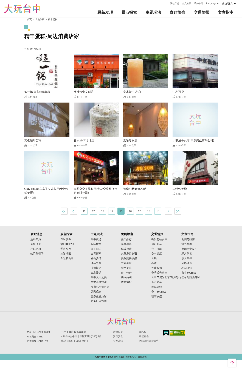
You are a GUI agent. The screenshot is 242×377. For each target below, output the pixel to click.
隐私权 (142, 332)
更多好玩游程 (99, 300)
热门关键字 (37, 253)
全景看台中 (67, 258)
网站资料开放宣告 (149, 340)
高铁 (154, 263)
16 (130, 211)
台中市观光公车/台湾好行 (166, 277)
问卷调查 (186, 263)
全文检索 (186, 3)
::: (166, 3)
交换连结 (118, 340)
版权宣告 (144, 336)
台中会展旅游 (99, 282)
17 (139, 211)
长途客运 (156, 267)
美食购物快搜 (129, 258)
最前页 (64, 211)
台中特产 (126, 272)
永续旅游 (96, 244)
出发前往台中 (159, 239)
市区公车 (156, 282)
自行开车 (156, 244)
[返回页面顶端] (232, 363)
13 (102, 211)
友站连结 (186, 267)
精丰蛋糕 (52, 19)
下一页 (168, 211)
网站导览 (174, 3)
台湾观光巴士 (159, 272)
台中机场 (156, 248)
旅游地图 (65, 253)
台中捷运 (156, 253)
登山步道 (96, 258)
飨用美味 (126, 267)
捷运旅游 (96, 267)
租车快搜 (156, 296)
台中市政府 (121, 321)
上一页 (73, 211)
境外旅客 (198, 3)
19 (157, 211)
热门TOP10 (67, 244)
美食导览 (126, 244)
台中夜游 (96, 239)
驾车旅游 (156, 286)
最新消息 (35, 244)
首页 (29, 19)
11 (84, 211)
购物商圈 (126, 277)
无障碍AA (177, 333)
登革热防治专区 (190, 277)
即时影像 (65, 239)
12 (93, 211)
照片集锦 (186, 258)
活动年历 (35, 239)
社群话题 (35, 248)
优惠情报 (126, 282)
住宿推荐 (126, 239)
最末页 (177, 211)
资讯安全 (118, 336)
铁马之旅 (96, 263)
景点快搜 (65, 248)
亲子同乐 (96, 248)
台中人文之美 (99, 277)
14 (111, 211)
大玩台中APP (189, 248)
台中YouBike (158, 291)
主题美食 (126, 263)
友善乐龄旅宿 (129, 253)
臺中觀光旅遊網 (22, 8)
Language (211, 3)
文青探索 (96, 253)
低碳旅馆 (126, 248)
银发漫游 (96, 272)
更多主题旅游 (99, 296)
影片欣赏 (186, 253)
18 (148, 211)
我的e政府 (166, 332)
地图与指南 (188, 239)
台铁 (154, 258)
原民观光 (96, 291)
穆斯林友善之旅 (100, 286)
